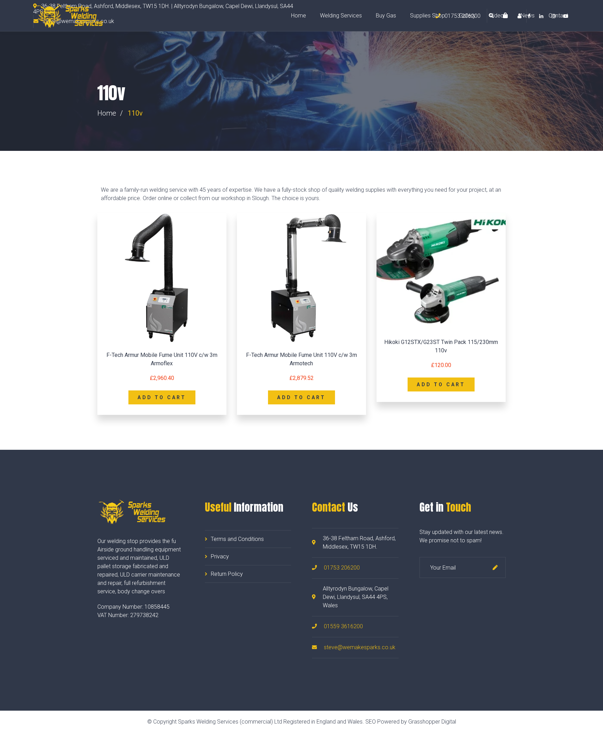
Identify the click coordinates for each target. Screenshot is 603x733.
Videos (498, 15)
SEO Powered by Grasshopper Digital (410, 721)
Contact (558, 15)
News (528, 15)
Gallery (467, 15)
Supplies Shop (427, 15)
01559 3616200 (343, 626)
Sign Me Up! (495, 567)
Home (298, 15)
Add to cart (161, 397)
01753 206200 (342, 567)
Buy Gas (386, 15)
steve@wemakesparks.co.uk (359, 647)
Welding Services (341, 15)
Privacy (220, 556)
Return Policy (227, 574)
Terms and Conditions (237, 539)
